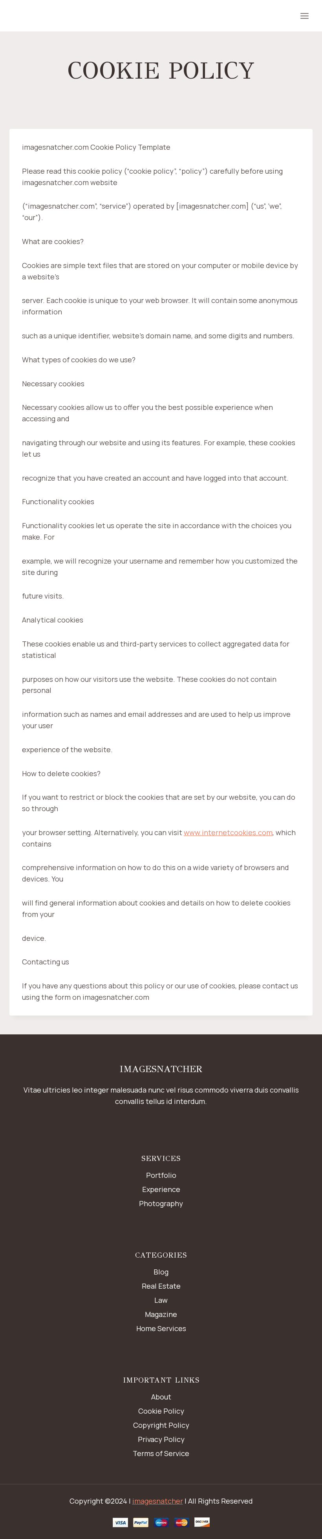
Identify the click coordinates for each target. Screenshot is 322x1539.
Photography (161, 1203)
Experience (161, 1189)
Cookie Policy (161, 1411)
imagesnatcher (157, 1501)
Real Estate (161, 1286)
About (161, 1396)
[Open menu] (304, 16)
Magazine (161, 1314)
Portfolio (161, 1175)
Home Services (161, 1328)
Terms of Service (161, 1453)
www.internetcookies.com (228, 832)
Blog (161, 1271)
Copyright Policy (161, 1425)
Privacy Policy (161, 1439)
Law (161, 1300)
